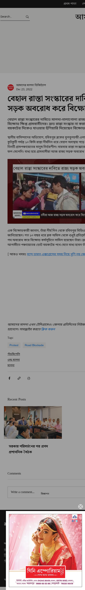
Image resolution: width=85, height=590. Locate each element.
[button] (80, 506)
